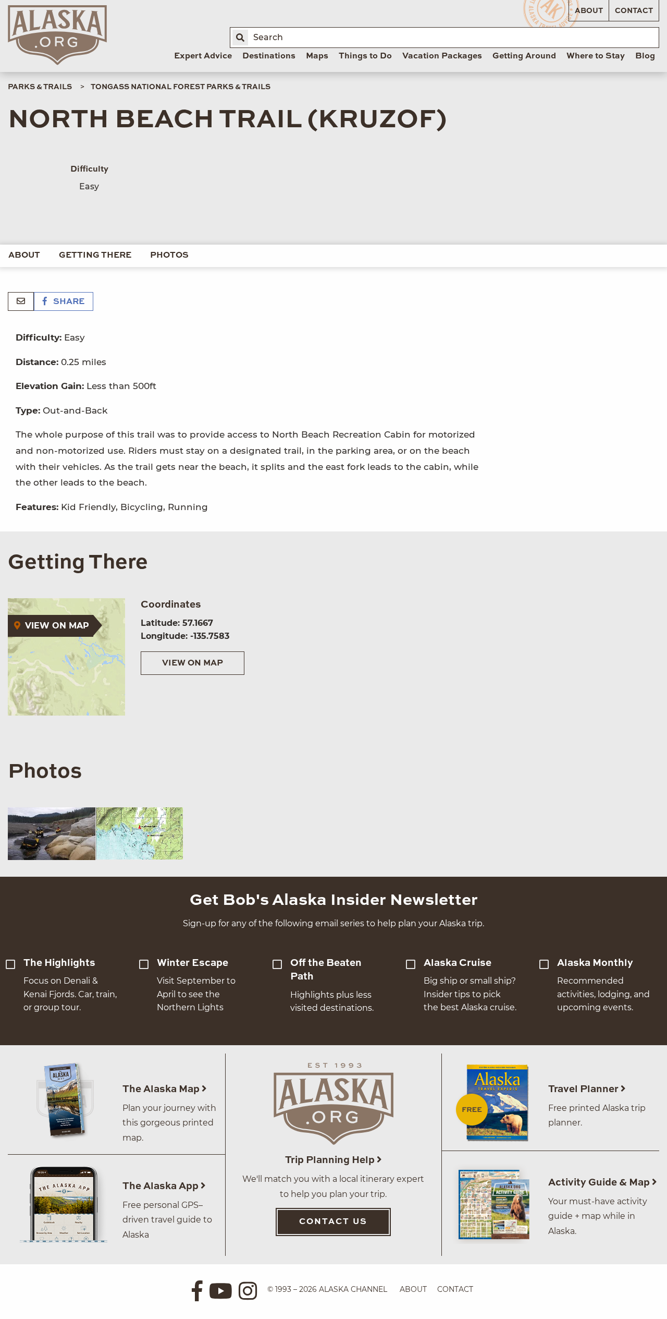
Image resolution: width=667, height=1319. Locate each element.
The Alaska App (161, 1186)
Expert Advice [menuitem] (203, 56)
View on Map (192, 663)
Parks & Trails (40, 87)
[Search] (240, 37)
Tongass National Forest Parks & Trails (180, 87)
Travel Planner (584, 1089)
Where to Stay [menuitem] (595, 56)
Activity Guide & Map (600, 1183)
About (589, 11)
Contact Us (333, 1222)
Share (67, 302)
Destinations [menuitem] (268, 56)
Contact (634, 11)
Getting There (95, 255)
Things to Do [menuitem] (365, 56)
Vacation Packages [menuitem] (442, 56)
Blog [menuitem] (645, 56)
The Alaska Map (162, 1089)
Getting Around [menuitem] (524, 56)
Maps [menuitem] (317, 56)
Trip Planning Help (331, 1160)
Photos (169, 255)
